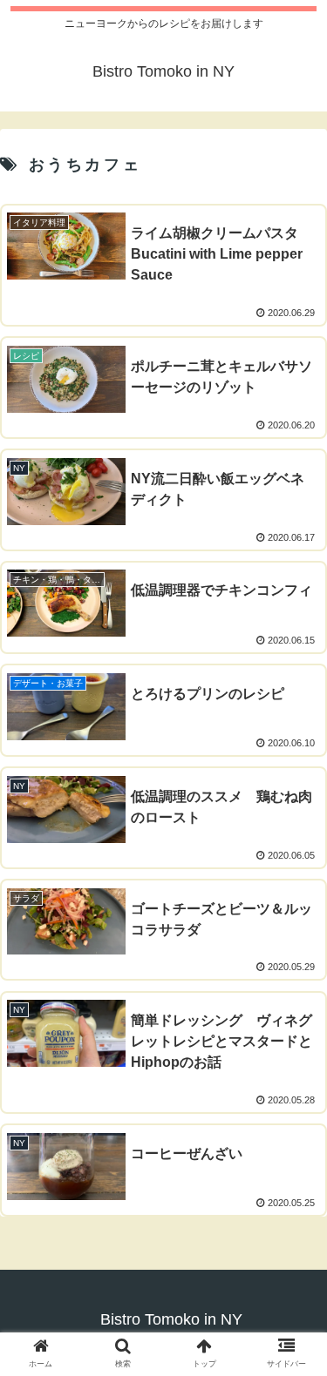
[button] (292, 1361)
